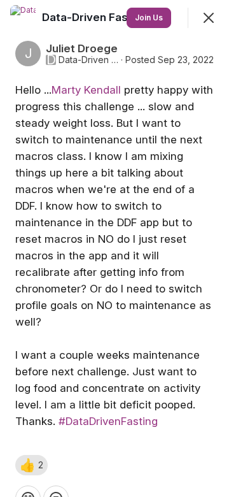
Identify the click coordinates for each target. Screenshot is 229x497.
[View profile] (23, 18)
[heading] (96, 17)
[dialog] (114, 248)
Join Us (149, 17)
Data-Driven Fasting (88, 60)
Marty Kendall (86, 89)
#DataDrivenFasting (108, 421)
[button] (31, 465)
